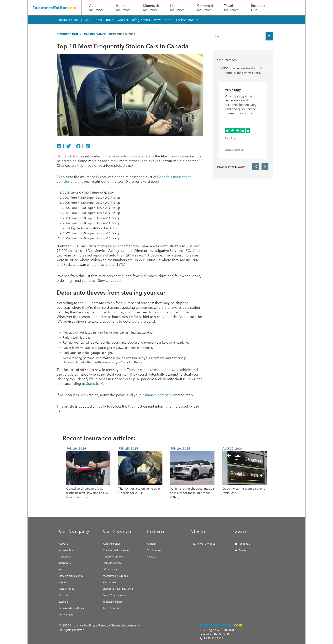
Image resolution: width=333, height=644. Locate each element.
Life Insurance (177, 8)
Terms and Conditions (71, 608)
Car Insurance (95, 34)
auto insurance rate (135, 156)
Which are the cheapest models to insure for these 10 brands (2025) (192, 493)
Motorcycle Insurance (151, 8)
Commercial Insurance (206, 8)
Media (62, 582)
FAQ (61, 569)
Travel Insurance (231, 8)
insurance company (157, 395)
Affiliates (151, 543)
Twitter (242, 550)
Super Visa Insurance (115, 595)
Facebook (244, 543)
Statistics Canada (100, 384)
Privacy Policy (66, 588)
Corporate (65, 563)
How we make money (71, 575)
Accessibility (66, 550)
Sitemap (63, 601)
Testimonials (66, 614)
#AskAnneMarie (187, 20)
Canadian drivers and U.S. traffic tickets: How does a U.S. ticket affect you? (87, 493)
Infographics (141, 20)
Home (97, 20)
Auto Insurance (96, 8)
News (157, 20)
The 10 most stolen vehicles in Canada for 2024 (139, 491)
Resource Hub (258, 8)
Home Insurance (123, 8)
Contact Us (65, 556)
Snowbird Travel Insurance (118, 588)
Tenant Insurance (113, 601)
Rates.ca (151, 556)
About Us (64, 543)
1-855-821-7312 (213, 638)
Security (63, 595)
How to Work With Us (203, 543)
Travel (110, 20)
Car (87, 20)
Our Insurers (154, 550)
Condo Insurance (113, 556)
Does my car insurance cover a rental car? (243, 491)
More (168, 20)
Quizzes (123, 20)
